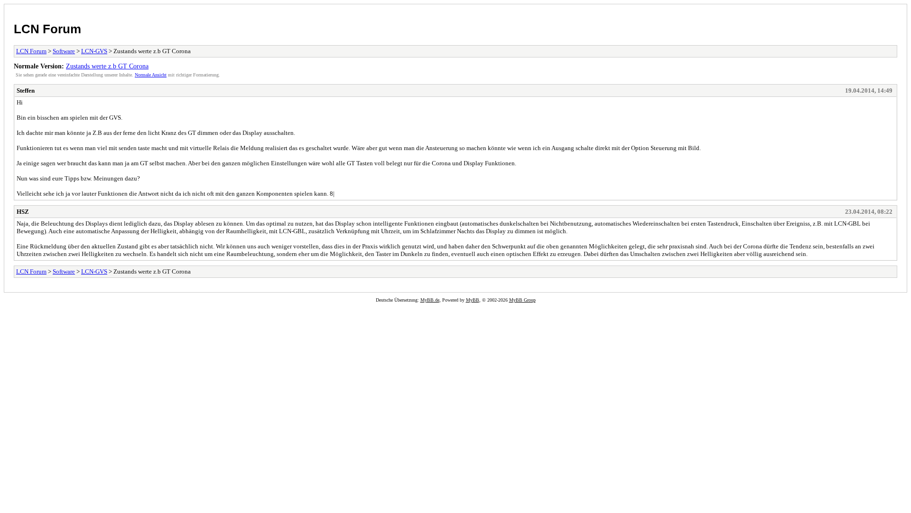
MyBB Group (522, 300)
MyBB (472, 300)
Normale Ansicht (151, 74)
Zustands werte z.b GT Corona (107, 66)
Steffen (26, 90)
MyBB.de (429, 300)
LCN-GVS (94, 51)
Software (64, 51)
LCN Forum (47, 29)
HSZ (23, 211)
